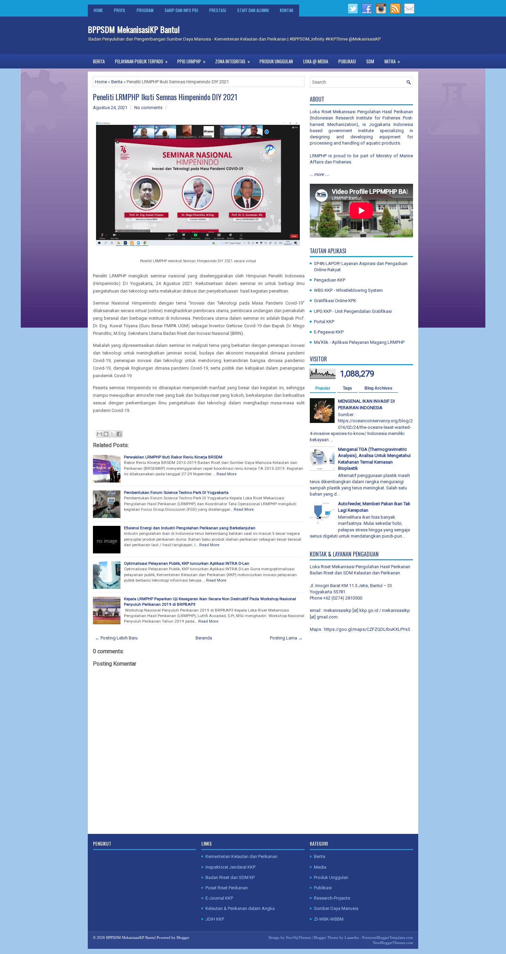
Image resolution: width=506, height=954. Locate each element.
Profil (120, 10)
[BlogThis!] (106, 434)
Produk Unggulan (276, 61)
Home (98, 10)
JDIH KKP (214, 919)
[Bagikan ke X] (112, 434)
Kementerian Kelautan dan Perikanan (241, 856)
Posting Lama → (286, 637)
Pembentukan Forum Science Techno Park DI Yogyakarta (176, 492)
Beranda (204, 637)
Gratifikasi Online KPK (335, 300)
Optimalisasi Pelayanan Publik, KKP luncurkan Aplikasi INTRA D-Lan (186, 563)
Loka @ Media (315, 61)
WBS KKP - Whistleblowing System (348, 290)
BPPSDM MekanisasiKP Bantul (134, 29)
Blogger (183, 937)
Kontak (286, 10)
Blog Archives (378, 388)
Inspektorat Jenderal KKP (230, 867)
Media (320, 867)
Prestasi (217, 10)
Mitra (392, 61)
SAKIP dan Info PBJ (181, 10)
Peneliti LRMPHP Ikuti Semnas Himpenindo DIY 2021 (165, 96)
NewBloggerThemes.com (393, 943)
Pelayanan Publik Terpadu (141, 61)
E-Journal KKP (219, 898)
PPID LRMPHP (191, 61)
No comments (148, 107)
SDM (370, 61)
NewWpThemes (298, 937)
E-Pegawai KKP (329, 332)
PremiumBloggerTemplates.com (387, 937)
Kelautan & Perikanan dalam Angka (240, 908)
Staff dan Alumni (253, 10)
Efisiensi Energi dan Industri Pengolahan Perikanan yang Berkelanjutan (189, 528)
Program (145, 10)
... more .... (319, 174)
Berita (99, 61)
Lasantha (352, 937)
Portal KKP (324, 321)
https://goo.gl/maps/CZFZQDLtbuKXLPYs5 (367, 629)
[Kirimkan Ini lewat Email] (99, 434)
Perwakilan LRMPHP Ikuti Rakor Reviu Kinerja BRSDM (173, 457)
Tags (347, 388)
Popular (322, 388)
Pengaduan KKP (329, 280)
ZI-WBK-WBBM (329, 919)
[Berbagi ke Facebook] (119, 434)
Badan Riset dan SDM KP (230, 877)
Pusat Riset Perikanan (226, 887)
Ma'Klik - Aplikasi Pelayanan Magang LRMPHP (359, 342)
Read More (226, 473)
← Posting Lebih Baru (116, 637)
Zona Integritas (232, 61)
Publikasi (347, 61)
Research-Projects (332, 898)
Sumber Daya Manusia (336, 908)
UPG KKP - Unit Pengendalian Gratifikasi (353, 311)
